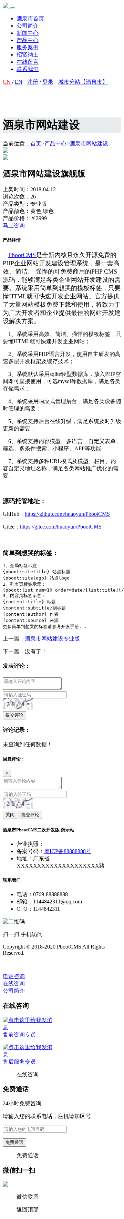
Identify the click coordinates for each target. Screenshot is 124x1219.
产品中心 (28, 40)
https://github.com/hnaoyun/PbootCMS (67, 514)
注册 (32, 82)
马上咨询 (14, 225)
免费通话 (14, 1142)
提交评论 (14, 715)
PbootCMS (22, 255)
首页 (35, 143)
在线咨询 (14, 983)
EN (18, 82)
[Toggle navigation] (12, 8)
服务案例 (28, 47)
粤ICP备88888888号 (67, 851)
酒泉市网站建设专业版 (52, 639)
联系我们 (28, 69)
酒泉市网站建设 (89, 143)
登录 (47, 82)
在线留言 (28, 62)
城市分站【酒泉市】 (83, 82)
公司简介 (28, 26)
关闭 (10, 814)
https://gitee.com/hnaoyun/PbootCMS (61, 527)
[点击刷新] (18, 704)
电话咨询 (14, 976)
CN (7, 82)
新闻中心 (28, 33)
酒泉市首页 (30, 18)
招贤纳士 (28, 55)
